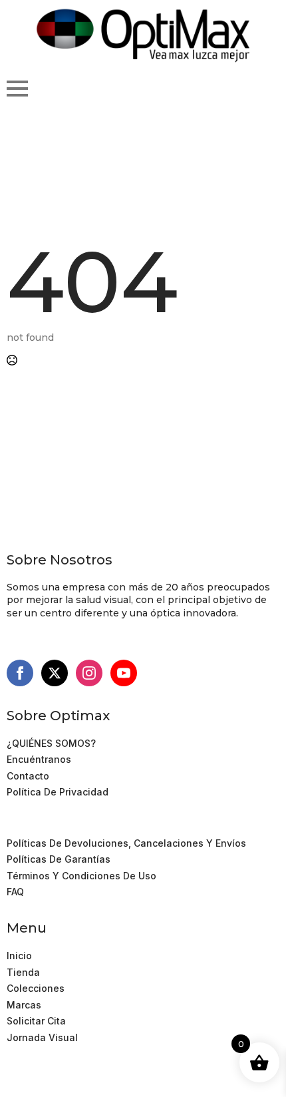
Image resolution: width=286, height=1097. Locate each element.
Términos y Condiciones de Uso (81, 826)
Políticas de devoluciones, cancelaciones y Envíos (126, 843)
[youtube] (123, 673)
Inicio (19, 955)
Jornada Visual (42, 1037)
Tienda (23, 972)
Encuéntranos (39, 759)
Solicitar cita (36, 1020)
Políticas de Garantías (58, 859)
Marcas (24, 1004)
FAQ (15, 891)
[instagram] (89, 673)
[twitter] (54, 673)
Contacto (28, 775)
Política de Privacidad (57, 791)
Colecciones (36, 988)
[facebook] (20, 673)
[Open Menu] (17, 88)
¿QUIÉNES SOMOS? (51, 743)
